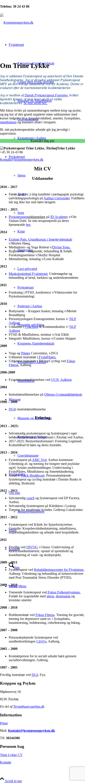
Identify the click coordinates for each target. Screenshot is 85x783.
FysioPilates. (47, 357)
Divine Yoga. (61, 247)
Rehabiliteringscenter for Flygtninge (58, 570)
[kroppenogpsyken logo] (16, 22)
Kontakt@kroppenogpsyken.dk (21, 159)
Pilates (25, 353)
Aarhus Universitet (57, 198)
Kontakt (5, 762)
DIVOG (32, 547)
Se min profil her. (36, 103)
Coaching (31, 327)
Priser (4, 723)
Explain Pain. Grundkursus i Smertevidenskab (40, 239)
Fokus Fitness (45, 615)
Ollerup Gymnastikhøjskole (63, 394)
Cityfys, (41, 641)
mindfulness (8, 122)
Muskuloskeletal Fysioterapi (28, 274)
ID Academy (59, 217)
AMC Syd (39, 460)
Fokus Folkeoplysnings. (64, 592)
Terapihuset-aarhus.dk (28, 706)
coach (30, 498)
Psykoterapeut (18, 217)
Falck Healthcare (32, 475)
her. (28, 224)
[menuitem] (47, 91)
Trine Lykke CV (11, 755)
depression (63, 596)
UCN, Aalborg (61, 380)
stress (50, 596)
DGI (12, 409)
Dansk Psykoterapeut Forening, (46, 95)
